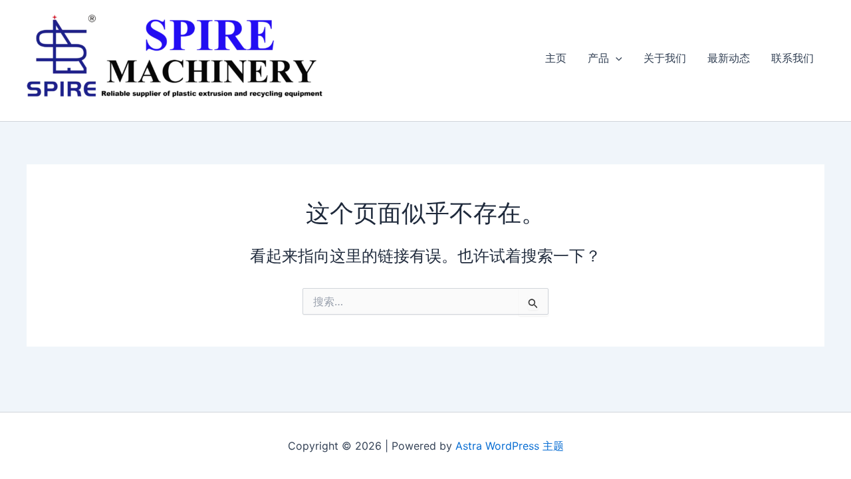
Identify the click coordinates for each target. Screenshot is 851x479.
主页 (555, 58)
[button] (615, 57)
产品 (598, 58)
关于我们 (665, 58)
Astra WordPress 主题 (509, 445)
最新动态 (728, 58)
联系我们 (792, 58)
